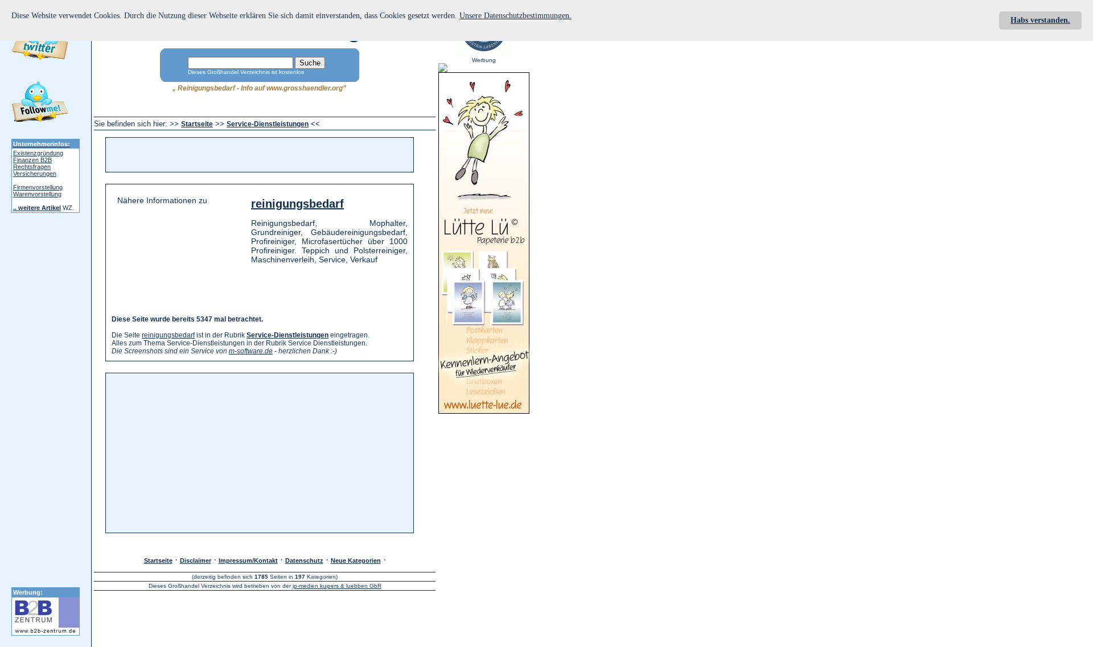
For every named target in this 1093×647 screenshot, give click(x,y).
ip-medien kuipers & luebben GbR (337, 586)
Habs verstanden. (1040, 20)
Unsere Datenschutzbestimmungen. (515, 15)
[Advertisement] (254, 155)
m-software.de (251, 351)
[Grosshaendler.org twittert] (39, 103)
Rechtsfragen (32, 166)
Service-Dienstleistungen (268, 124)
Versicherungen (34, 173)
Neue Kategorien (356, 560)
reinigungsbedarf (297, 203)
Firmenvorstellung (38, 187)
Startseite (197, 124)
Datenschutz (304, 560)
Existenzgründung (38, 153)
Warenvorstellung (37, 194)
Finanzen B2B (32, 159)
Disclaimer (195, 560)
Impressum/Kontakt (248, 560)
